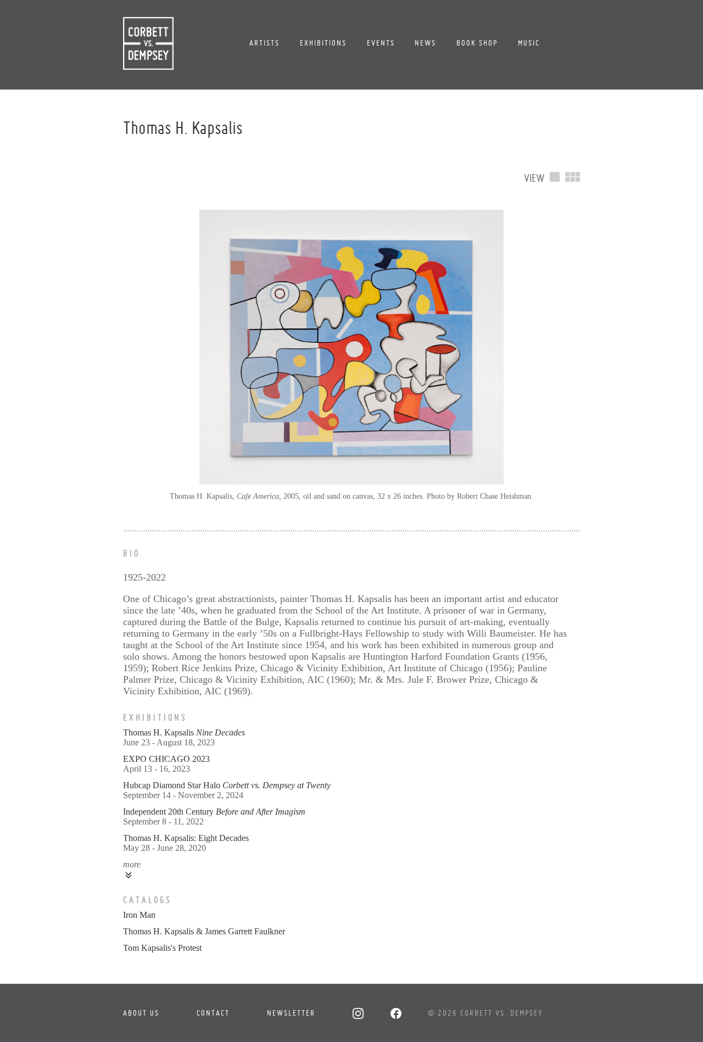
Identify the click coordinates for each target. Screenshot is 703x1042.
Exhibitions (323, 43)
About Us (141, 1013)
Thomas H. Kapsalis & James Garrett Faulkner (204, 931)
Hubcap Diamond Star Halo (227, 785)
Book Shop (477, 43)
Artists (264, 43)
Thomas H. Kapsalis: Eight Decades (186, 838)
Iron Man (139, 915)
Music (529, 43)
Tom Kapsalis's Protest (162, 947)
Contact (213, 1013)
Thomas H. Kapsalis (184, 732)
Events (381, 43)
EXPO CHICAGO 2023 (166, 759)
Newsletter (291, 1013)
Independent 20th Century (214, 811)
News (425, 43)
